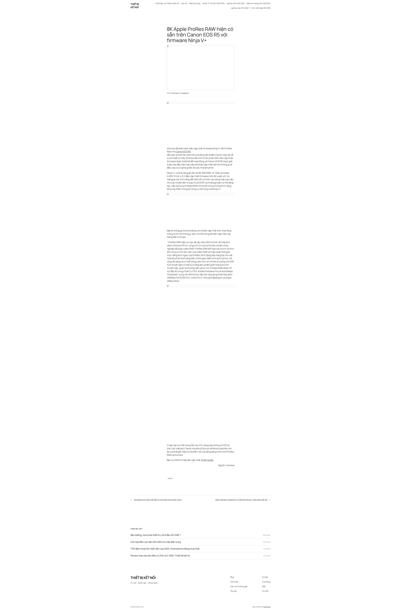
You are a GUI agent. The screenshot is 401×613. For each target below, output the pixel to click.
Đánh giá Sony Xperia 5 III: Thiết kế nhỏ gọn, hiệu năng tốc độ (241, 499)
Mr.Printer (175, 93)
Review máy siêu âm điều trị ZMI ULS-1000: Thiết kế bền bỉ (160, 555)
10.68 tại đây (207, 460)
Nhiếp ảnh (185, 93)
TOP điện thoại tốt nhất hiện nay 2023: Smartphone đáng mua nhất (165, 548)
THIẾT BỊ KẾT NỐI (135, 6)
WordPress (266, 607)
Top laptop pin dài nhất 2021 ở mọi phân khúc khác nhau (158, 499)
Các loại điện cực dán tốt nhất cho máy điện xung (156, 542)
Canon (170, 478)
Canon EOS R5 (183, 151)
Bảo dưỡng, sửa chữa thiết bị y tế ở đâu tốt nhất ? (156, 535)
